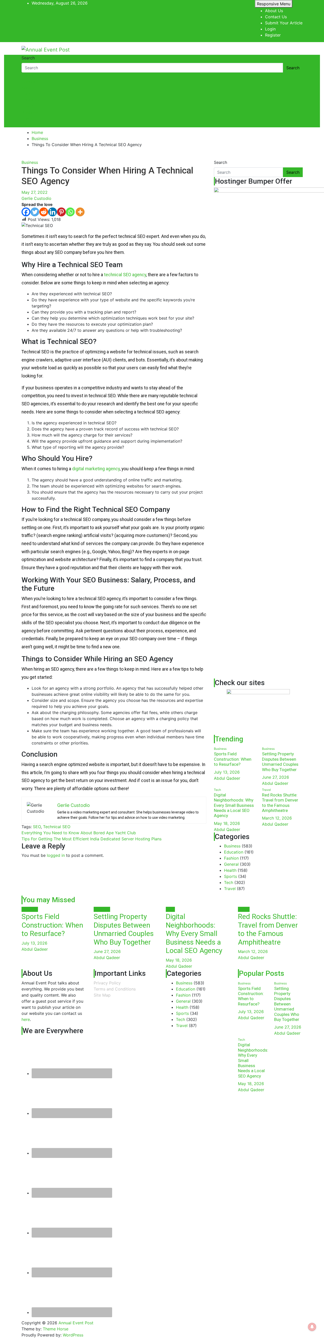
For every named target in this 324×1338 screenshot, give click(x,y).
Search (28, 57)
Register (273, 35)
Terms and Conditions (115, 989)
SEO (37, 826)
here (26, 1019)
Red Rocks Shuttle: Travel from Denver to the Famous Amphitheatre (280, 802)
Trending (229, 739)
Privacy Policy (107, 982)
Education (31, 99)
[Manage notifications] (312, 1327)
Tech (26, 93)
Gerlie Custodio (36, 198)
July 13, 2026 (227, 772)
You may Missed (49, 900)
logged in (56, 855)
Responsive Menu (273, 3)
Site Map (102, 995)
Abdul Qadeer (227, 778)
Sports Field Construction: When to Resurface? (232, 759)
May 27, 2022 (35, 192)
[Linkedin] (52, 211)
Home (27, 75)
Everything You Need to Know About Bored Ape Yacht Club (79, 832)
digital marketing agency (96, 468)
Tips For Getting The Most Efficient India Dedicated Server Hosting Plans (91, 838)
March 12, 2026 (277, 818)
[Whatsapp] (70, 211)
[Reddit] (43, 211)
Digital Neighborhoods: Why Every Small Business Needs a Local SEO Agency (234, 805)
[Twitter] (34, 211)
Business (30, 112)
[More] (80, 211)
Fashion (29, 124)
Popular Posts (261, 973)
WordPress (73, 1334)
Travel (27, 118)
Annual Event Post (75, 1322)
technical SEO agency (125, 274)
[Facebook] (26, 211)
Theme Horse (55, 1328)
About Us (274, 10)
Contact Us (276, 16)
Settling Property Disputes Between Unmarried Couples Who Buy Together (280, 761)
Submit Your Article (283, 22)
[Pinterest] (61, 211)
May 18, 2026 (227, 823)
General (29, 81)
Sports (28, 87)
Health (28, 106)
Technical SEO (56, 826)
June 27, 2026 (275, 777)
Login (270, 28)
